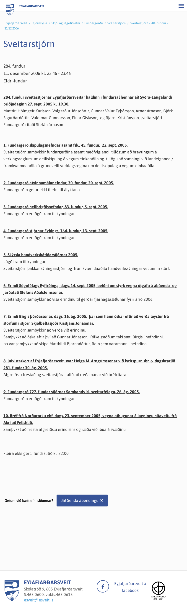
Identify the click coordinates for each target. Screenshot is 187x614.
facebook (103, 586)
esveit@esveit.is (38, 600)
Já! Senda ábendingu (80, 500)
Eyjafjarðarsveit (16, 23)
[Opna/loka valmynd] (181, 5)
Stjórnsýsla (39, 23)
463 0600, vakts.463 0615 (50, 594)
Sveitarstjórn (116, 23)
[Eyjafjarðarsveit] (12, 599)
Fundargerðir (93, 23)
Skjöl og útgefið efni (66, 23)
